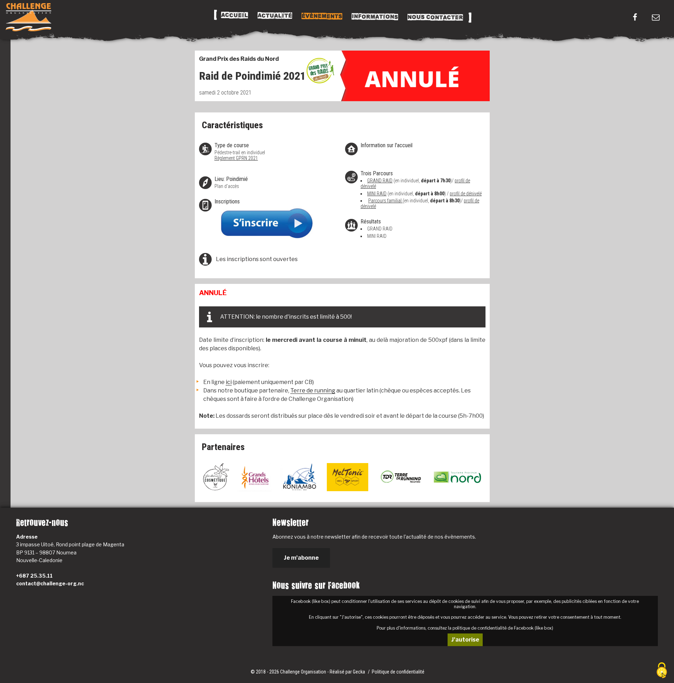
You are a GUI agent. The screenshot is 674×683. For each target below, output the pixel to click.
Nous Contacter (435, 17)
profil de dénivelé (466, 193)
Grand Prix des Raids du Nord (239, 59)
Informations (374, 17)
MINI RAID (376, 193)
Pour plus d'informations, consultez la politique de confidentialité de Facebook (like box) (465, 628)
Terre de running (312, 390)
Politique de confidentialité (398, 672)
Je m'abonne (301, 557)
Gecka (359, 672)
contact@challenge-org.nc (50, 583)
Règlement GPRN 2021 (236, 158)
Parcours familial (385, 200)
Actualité (274, 16)
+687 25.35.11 (34, 576)
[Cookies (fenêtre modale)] (661, 671)
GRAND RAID (379, 180)
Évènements (321, 16)
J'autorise (465, 639)
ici (229, 382)
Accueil (234, 15)
